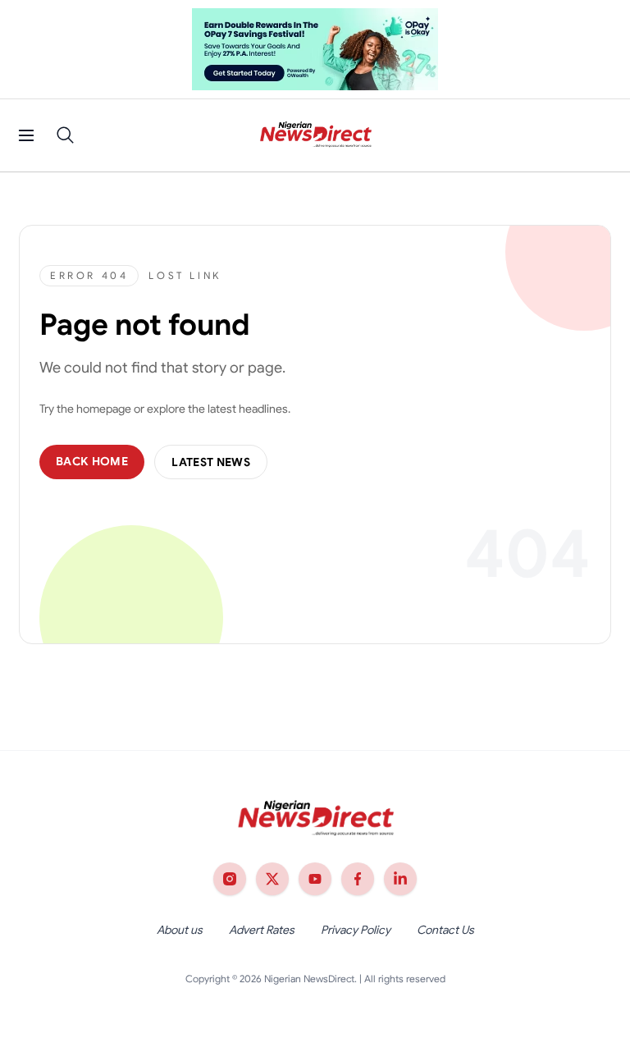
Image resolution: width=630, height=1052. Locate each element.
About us (180, 929)
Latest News (210, 462)
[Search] (65, 135)
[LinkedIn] (400, 878)
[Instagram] (229, 878)
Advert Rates (261, 929)
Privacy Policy (355, 929)
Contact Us (445, 929)
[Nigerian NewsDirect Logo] (315, 135)
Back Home (92, 461)
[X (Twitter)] (272, 878)
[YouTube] (315, 878)
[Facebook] (357, 878)
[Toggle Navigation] (26, 135)
